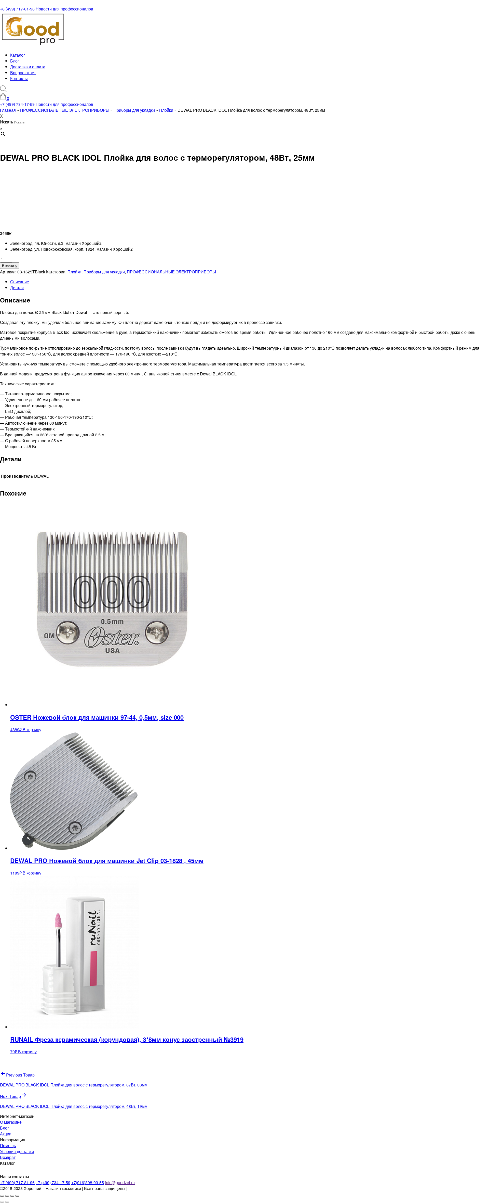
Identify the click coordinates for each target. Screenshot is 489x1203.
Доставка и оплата (27, 67)
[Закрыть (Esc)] (17, 1196)
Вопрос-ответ (23, 72)
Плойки (74, 272)
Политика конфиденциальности (158, 1188)
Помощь (8, 1145)
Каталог (17, 55)
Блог (14, 61)
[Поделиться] (12, 1196)
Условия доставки (17, 1151)
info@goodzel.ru (120, 1182)
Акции (5, 1134)
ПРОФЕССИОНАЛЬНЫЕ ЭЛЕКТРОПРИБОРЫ (171, 272)
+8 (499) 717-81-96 (17, 9)
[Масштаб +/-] (2, 1196)
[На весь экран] (7, 1196)
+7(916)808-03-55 (87, 1182)
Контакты (19, 78)
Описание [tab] (19, 282)
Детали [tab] (17, 287)
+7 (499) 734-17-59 (17, 104)
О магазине (11, 1122)
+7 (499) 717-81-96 (17, 1182)
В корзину (9, 265)
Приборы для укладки (104, 272)
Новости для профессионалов (64, 9)
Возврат (8, 1157)
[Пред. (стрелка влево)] (2, 1201)
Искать (6, 122)
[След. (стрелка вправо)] (7, 1201)
